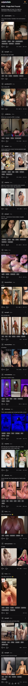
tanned (21, 76)
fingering (12, 610)
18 (21, 535)
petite (3, 501)
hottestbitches (8, 374)
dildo (3, 503)
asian (9, 41)
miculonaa (7, 409)
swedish (4, 679)
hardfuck (11, 43)
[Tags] (15, 683)
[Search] (18, 683)
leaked (18, 535)
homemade (18, 138)
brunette (16, 76)
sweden (19, 676)
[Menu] (9, 683)
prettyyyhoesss (9, 543)
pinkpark (7, 214)
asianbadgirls (8, 15)
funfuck (7, 146)
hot (23, 501)
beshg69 (7, 51)
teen (3, 138)
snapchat (20, 398)
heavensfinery (8, 282)
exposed (13, 274)
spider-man (5, 644)
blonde (23, 336)
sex (7, 501)
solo (15, 501)
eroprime (7, 182)
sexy (11, 501)
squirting (23, 607)
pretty (3, 435)
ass (3, 336)
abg (13, 41)
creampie (17, 43)
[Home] (12, 683)
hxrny (6, 250)
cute (8, 435)
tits (6, 76)
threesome (4, 43)
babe (17, 172)
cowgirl (17, 642)
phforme (7, 475)
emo (18, 274)
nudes (10, 76)
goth (3, 274)
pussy (13, 336)
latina (8, 433)
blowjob (4, 642)
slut (3, 76)
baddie (3, 433)
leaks (3, 174)
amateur (4, 41)
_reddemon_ (8, 114)
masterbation (5, 610)
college (17, 433)
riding (12, 138)
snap (15, 398)
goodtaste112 (8, 84)
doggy (7, 138)
